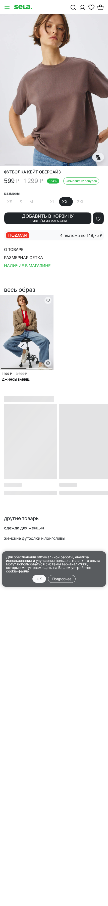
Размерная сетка (23, 257)
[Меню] (7, 7)
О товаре (14, 249)
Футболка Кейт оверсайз (32, 172)
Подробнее (61, 579)
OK (39, 579)
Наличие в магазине (27, 265)
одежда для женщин (24, 527)
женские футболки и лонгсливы (34, 538)
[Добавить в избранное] (98, 218)
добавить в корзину (48, 218)
